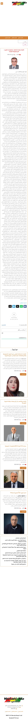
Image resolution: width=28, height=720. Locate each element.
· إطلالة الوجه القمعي (21, 550)
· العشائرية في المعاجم (21, 538)
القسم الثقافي (14, 37)
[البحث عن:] (22, 41)
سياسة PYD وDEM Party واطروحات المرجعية (15, 446)
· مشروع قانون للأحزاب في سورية (18, 564)
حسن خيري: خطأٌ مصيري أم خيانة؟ (18, 492)
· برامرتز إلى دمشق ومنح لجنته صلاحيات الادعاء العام (14, 558)
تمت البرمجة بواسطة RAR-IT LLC (14, 715)
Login (3, 325)
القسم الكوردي (7, 37)
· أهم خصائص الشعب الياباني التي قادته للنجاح (15, 552)
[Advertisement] (14, 22)
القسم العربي (20, 37)
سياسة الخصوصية (14, 718)
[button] (2, 3)
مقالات (17, 54)
